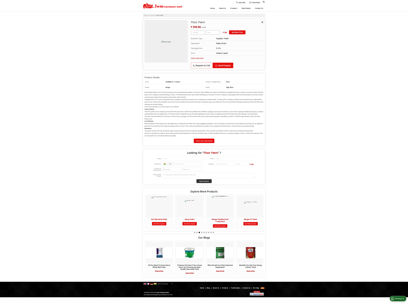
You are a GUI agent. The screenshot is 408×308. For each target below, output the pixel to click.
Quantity (211, 164)
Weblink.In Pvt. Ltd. (167, 295)
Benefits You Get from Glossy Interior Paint (250, 266)
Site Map (256, 288)
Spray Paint (159, 219)
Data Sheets (246, 8)
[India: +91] (165, 164)
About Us (222, 8)
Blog (208, 288)
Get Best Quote (159, 224)
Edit (225, 32)
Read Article (159, 271)
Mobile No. (157, 164)
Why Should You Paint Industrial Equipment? (220, 266)
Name (159, 158)
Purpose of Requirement (157, 169)
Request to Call (202, 65)
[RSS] (262, 288)
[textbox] (213, 32)
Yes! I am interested (204, 141)
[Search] (263, 2)
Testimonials (235, 288)
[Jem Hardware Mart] (162, 6)
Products (233, 8)
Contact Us (259, 8)
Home (212, 8)
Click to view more (197, 58)
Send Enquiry (224, 65)
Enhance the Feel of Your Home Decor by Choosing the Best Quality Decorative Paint (189, 267)
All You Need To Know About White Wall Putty (159, 266)
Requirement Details (157, 175)
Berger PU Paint (220, 219)
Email (212, 158)
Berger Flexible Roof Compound (189, 220)
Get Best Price (237, 32)
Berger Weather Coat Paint (250, 219)
